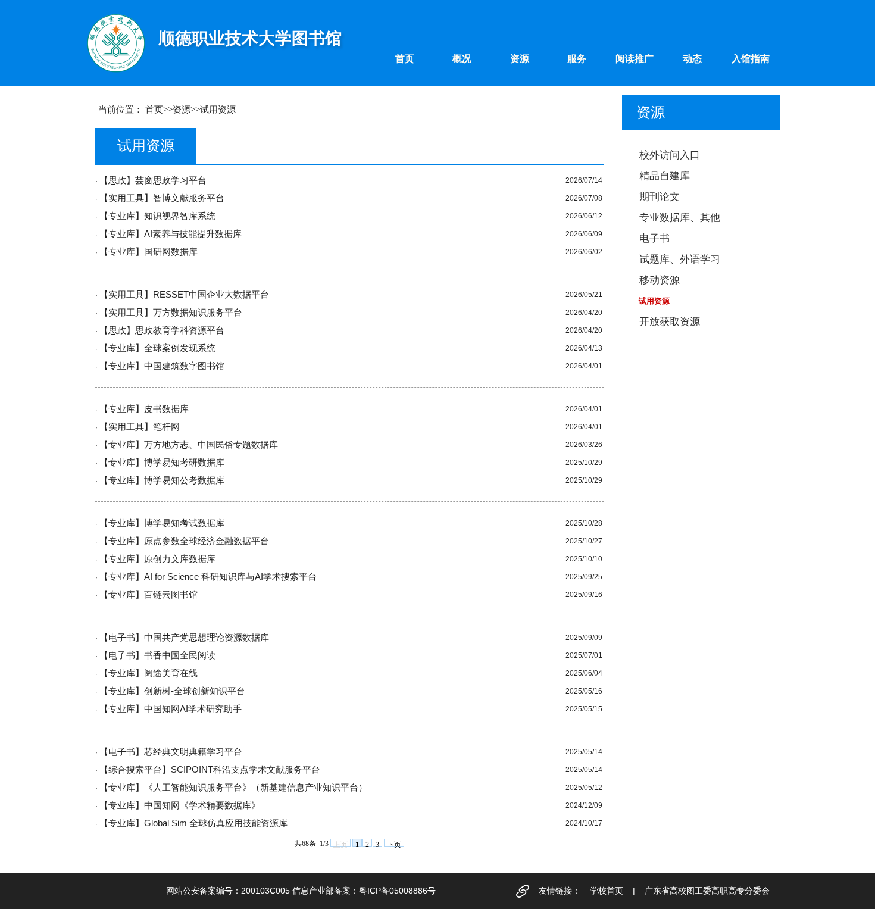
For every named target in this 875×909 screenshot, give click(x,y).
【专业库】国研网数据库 (148, 252)
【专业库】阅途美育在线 (148, 673)
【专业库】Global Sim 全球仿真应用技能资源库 (193, 823)
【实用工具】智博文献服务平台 (161, 198)
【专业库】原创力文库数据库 (157, 559)
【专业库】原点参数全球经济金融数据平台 (184, 541)
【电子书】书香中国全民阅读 (157, 655)
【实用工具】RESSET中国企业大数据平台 (184, 294)
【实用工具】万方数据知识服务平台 (170, 312)
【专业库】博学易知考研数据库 (161, 462)
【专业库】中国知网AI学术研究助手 (170, 709)
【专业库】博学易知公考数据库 (161, 480)
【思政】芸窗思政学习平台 (153, 180)
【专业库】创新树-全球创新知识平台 (172, 691)
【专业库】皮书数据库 (144, 409)
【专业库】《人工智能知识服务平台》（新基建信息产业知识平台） (233, 787)
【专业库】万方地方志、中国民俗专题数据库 (188, 444)
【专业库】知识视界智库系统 (157, 216)
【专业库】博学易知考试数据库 (161, 523)
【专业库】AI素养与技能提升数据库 (170, 234)
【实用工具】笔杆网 (139, 427)
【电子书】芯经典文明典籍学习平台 (170, 752)
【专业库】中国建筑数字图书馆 (161, 366)
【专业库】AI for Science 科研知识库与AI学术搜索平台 (208, 577)
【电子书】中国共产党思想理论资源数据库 (184, 637)
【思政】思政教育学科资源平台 (161, 330)
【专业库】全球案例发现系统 (157, 348)
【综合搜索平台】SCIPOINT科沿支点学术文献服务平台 (209, 769)
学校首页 (606, 890)
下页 (394, 844)
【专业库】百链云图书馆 (148, 594)
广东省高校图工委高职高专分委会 (707, 890)
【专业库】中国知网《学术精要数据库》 (179, 805)
